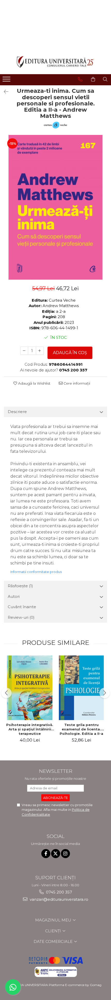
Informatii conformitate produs (36, 572)
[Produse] (7, 81)
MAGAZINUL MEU (53, 920)
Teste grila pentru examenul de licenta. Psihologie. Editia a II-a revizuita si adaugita (81, 729)
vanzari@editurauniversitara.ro (58, 899)
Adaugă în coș (70, 352)
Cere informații (76, 383)
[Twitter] (55, 853)
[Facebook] (45, 853)
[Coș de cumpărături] (93, 79)
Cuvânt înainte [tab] (22, 606)
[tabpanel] (55, 207)
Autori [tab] (14, 596)
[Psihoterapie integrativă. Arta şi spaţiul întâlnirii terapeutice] (29, 687)
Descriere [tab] (17, 411)
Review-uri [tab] (21, 617)
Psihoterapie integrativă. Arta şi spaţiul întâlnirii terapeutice (29, 729)
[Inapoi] (4, 92)
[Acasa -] (55, 62)
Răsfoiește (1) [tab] (20, 585)
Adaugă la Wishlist (33, 383)
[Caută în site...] (105, 79)
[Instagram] (65, 853)
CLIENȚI (53, 930)
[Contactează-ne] (80, 79)
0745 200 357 (58, 892)
